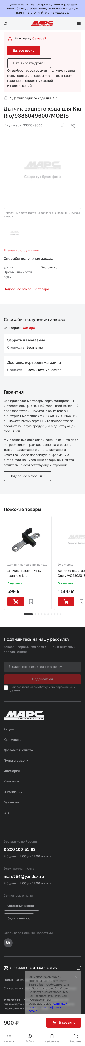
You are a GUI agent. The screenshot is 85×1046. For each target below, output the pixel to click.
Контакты (11, 781)
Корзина (75, 1041)
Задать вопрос (18, 918)
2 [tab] (35, 614)
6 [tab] (48, 614)
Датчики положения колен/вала (27, 565)
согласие (23, 687)
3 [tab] (38, 614)
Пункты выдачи (16, 760)
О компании (13, 792)
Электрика (65, 564)
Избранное (52, 1041)
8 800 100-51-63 (20, 849)
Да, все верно (23, 50)
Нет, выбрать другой (29, 63)
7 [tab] (51, 614)
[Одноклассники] (64, 130)
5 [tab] (45, 614)
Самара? (39, 38)
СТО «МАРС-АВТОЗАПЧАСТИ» (33, 968)
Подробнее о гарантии (27, 476)
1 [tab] (28, 614)
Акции (9, 729)
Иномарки (12, 771)
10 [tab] (60, 614)
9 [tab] (57, 614)
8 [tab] (54, 614)
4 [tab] (41, 614)
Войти (30, 1041)
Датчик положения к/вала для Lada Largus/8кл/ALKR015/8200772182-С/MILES (27, 573)
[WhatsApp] (71, 130)
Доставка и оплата (18, 750)
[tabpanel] (28, 563)
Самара (29, 328)
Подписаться (42, 679)
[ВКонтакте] (57, 130)
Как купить (12, 739)
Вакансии (11, 802)
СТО (7, 813)
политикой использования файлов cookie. (48, 1007)
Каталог (9, 1041)
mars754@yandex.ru (24, 876)
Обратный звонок (21, 905)
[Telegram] (50, 130)
